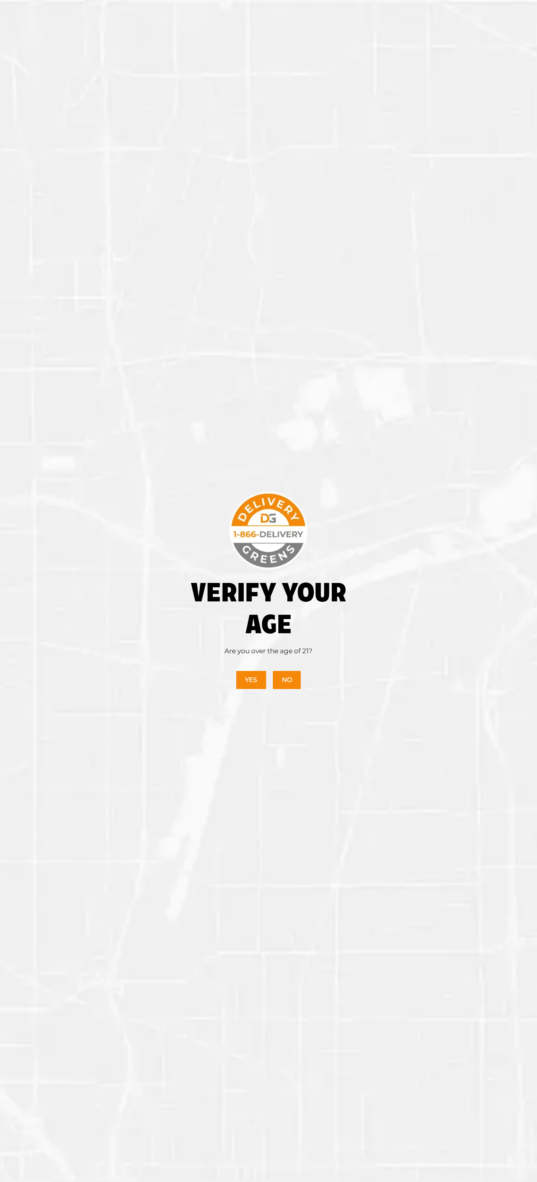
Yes (251, 680)
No (287, 680)
